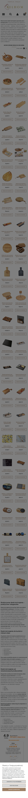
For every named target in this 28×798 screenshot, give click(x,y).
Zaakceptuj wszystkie (14, 789)
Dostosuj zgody (14, 785)
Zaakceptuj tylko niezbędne (14, 781)
